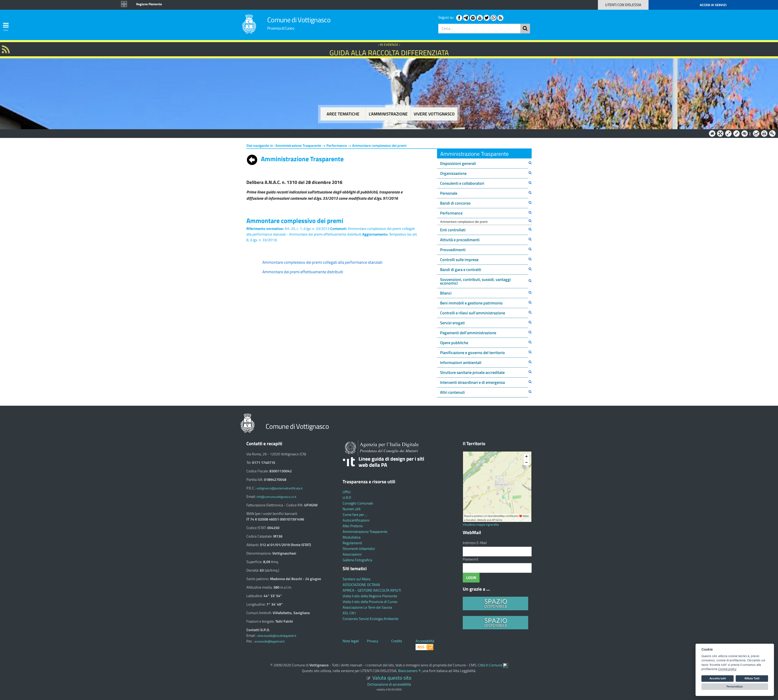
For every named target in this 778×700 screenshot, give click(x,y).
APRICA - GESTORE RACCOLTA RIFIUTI (372, 590)
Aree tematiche (343, 114)
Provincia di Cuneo (280, 28)
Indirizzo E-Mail (475, 542)
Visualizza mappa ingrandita (481, 524)
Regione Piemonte (149, 4)
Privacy (372, 641)
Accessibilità (425, 641)
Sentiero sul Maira (356, 579)
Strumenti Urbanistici (359, 548)
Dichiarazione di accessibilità (389, 684)
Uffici (347, 492)
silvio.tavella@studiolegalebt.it (276, 635)
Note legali (351, 641)
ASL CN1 (349, 613)
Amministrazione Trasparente (365, 531)
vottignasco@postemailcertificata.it (279, 488)
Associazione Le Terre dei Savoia (367, 607)
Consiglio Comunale (358, 503)
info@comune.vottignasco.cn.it (276, 496)
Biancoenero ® (409, 670)
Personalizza (735, 686)
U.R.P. (347, 497)
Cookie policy (727, 669)
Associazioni (352, 554)
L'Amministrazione (386, 133)
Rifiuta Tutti (752, 678)
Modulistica (351, 537)
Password (470, 559)
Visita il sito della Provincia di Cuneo (370, 601)
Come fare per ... (355, 514)
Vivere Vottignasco (434, 114)
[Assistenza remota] (505, 665)
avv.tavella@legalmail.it (269, 641)
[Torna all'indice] (252, 159)
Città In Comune (490, 665)
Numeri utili (351, 509)
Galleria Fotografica (357, 560)
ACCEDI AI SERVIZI (713, 4)
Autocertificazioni (356, 520)
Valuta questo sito (391, 678)
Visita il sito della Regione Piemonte (370, 596)
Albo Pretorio (353, 526)
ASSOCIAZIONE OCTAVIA (361, 584)
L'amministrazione (388, 114)
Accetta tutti (718, 678)
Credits (396, 641)
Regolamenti (352, 543)
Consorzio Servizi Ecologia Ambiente (370, 618)
